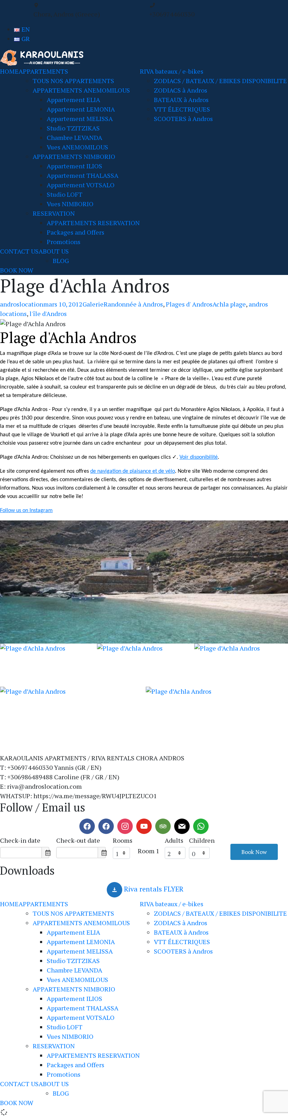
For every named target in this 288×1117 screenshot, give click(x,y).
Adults (174, 840)
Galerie (93, 304)
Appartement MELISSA (80, 118)
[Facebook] (87, 826)
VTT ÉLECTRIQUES (182, 109)
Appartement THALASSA (82, 175)
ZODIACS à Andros (180, 90)
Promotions (63, 241)
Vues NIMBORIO (70, 204)
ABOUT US (54, 251)
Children (202, 840)
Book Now (254, 852)
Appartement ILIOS (74, 166)
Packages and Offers (75, 232)
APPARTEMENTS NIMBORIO (74, 156)
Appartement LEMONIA (81, 109)
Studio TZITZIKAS (73, 128)
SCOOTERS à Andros (183, 118)
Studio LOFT (65, 194)
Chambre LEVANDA (74, 137)
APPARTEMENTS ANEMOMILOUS (81, 90)
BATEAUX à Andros (181, 99)
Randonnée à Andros (133, 304)
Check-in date (20, 840)
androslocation (21, 304)
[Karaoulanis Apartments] (44, 57)
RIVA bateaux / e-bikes (171, 71)
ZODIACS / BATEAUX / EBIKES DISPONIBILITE (220, 80)
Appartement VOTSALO (80, 185)
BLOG (61, 260)
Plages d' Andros (189, 304)
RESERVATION (54, 213)
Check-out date (78, 840)
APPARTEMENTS (43, 71)
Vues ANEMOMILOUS (77, 147)
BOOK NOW (16, 270)
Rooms (122, 840)
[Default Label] (106, 826)
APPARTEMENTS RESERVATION (93, 222)
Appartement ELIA (73, 99)
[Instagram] (125, 826)
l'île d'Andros (48, 313)
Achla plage (229, 304)
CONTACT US (19, 251)
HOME (9, 71)
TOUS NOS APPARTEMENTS (73, 80)
